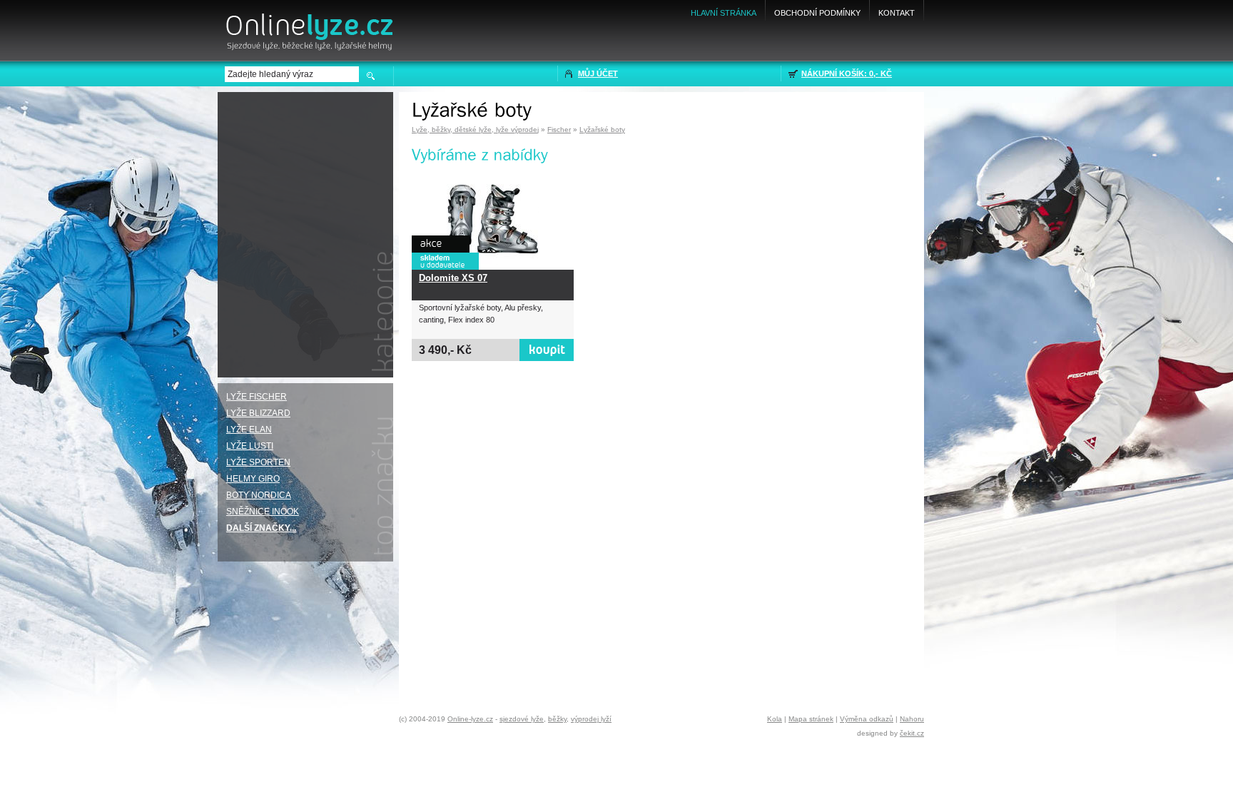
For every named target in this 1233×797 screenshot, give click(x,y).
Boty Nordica (258, 495)
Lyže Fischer (256, 397)
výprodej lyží (591, 719)
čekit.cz (912, 733)
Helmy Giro (253, 479)
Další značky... (261, 528)
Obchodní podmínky (817, 13)
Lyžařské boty (602, 129)
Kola (774, 719)
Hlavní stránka (723, 13)
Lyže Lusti (249, 446)
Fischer (559, 129)
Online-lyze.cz (470, 719)
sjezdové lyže (521, 719)
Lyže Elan (249, 430)
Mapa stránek (810, 719)
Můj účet (598, 73)
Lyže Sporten (258, 462)
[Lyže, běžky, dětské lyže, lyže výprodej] (308, 27)
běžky (557, 719)
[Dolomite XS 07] (493, 220)
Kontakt (896, 13)
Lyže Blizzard (258, 413)
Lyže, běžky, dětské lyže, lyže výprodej (475, 129)
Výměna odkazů (866, 719)
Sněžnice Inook (262, 512)
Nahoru (912, 719)
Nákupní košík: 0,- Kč (846, 73)
